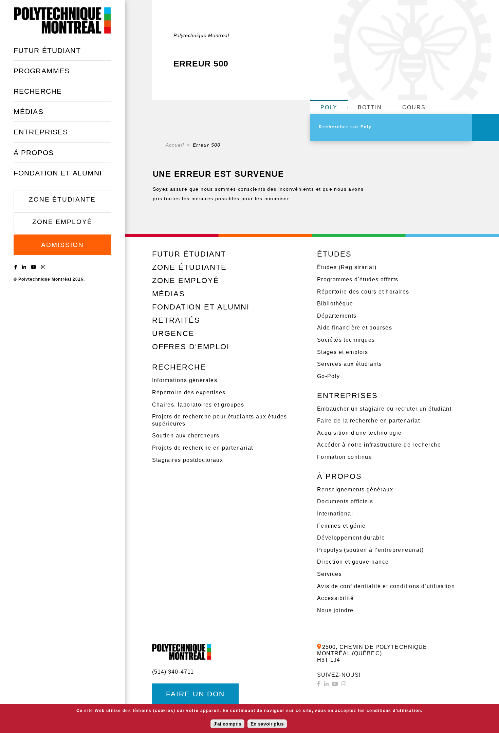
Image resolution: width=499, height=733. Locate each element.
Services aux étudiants (349, 364)
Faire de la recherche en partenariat (368, 421)
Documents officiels (345, 501)
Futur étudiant (47, 50)
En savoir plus (267, 724)
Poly (328, 107)
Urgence (173, 333)
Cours (414, 107)
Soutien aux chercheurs (186, 435)
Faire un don (195, 694)
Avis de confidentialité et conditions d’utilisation (386, 586)
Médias (28, 111)
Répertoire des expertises (189, 392)
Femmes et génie (341, 526)
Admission (62, 244)
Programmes (42, 71)
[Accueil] (62, 20)
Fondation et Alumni (58, 173)
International (335, 513)
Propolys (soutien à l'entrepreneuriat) (370, 550)
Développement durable (351, 538)
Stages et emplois (342, 352)
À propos (34, 152)
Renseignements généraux (355, 489)
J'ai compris (227, 724)
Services (329, 574)
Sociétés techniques (346, 340)
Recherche (38, 91)
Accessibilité (335, 598)
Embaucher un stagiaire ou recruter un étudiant (384, 409)
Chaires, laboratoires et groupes (198, 405)
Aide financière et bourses (354, 328)
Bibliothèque (335, 303)
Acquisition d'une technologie (359, 433)
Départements (337, 316)
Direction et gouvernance (353, 562)
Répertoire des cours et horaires (363, 292)
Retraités (176, 320)
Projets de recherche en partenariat (202, 448)
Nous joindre (335, 610)
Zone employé (62, 221)
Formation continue (344, 457)
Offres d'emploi (190, 346)
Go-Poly (328, 376)
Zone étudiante (62, 199)
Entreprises (41, 132)
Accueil (175, 145)
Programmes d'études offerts (358, 279)
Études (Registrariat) (346, 267)
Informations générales (185, 380)
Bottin (370, 107)
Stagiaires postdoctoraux (187, 460)
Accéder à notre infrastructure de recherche (379, 445)
